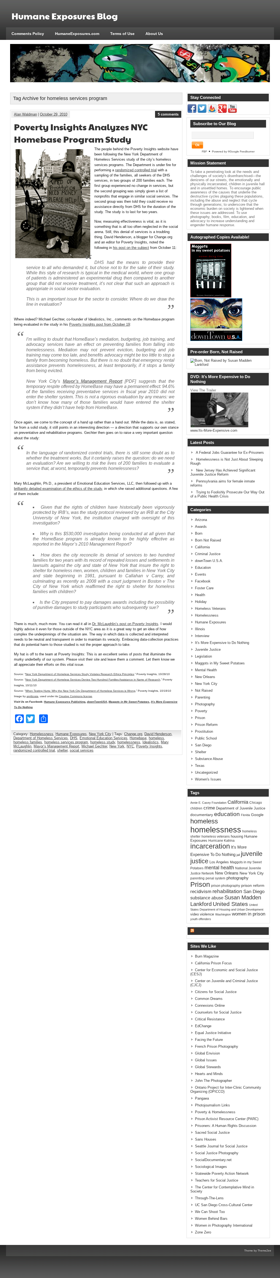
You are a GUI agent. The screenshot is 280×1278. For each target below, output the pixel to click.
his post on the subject (131, 248)
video (194, 914)
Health (200, 595)
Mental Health (206, 670)
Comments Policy (27, 33)
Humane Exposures (71, 734)
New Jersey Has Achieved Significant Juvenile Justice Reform (222, 472)
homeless (156, 738)
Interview (202, 636)
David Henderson (157, 734)
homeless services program (66, 742)
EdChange (203, 1026)
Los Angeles (219, 862)
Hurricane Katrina (221, 841)
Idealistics (150, 742)
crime (209, 808)
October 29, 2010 (53, 114)
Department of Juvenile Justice (240, 808)
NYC (130, 746)
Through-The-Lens (209, 1198)
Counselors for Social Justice (218, 1012)
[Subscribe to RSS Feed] (212, 112)
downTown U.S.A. (209, 561)
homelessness (128, 742)
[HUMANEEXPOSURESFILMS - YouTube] (232, 112)
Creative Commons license (75, 696)
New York (116, 746)
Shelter (200, 752)
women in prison (248, 914)
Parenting (202, 697)
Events (200, 574)
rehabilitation (227, 891)
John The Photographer (213, 1081)
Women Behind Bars (211, 1219)
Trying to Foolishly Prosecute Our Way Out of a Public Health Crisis (227, 494)
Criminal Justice (207, 554)
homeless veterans (216, 836)
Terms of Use (122, 33)
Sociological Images (211, 1167)
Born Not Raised (208, 540)
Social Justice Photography (216, 1153)
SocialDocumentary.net (213, 1160)
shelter (62, 750)
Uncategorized (206, 772)
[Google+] (222, 112)
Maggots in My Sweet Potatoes (220, 663)
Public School (206, 738)
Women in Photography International (223, 1225)
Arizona (201, 520)
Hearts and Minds (209, 1074)
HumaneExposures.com (77, 33)
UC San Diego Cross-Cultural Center (223, 1205)
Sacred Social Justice (212, 1132)
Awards (201, 527)
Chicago (255, 803)
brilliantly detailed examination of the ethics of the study (58, 489)
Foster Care (204, 588)
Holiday (201, 602)
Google (257, 815)
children (196, 808)
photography (237, 878)
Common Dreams (209, 999)
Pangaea (202, 1098)
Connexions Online (210, 1005)
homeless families (27, 742)
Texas (200, 766)
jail (238, 854)
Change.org (133, 734)
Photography (205, 704)
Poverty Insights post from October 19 (99, 324)
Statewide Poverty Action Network (222, 1173)
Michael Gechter (94, 746)
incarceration (210, 846)
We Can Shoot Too (210, 1212)
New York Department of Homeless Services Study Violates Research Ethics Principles (79, 674)
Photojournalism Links (212, 1105)
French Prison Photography (216, 1046)
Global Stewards (208, 1067)
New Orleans (205, 677)
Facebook (203, 581)
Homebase (138, 738)
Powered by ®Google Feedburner (233, 151)
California (202, 547)
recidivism (200, 891)
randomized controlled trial (136, 170)
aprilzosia (32, 696)
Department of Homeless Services (40, 738)
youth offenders (200, 919)
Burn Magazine (207, 956)
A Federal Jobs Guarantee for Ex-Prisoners (230, 452)
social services (82, 750)
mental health (219, 867)
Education (203, 568)
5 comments (168, 114)
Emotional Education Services (103, 738)
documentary (201, 815)
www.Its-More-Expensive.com (213, 430)
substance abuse (206, 897)
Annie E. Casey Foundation (208, 802)
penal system (215, 878)
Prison (200, 718)
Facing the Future (209, 1040)
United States (230, 904)
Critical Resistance (210, 1019)
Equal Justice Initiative (213, 1033)
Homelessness (41, 734)
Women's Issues (208, 779)
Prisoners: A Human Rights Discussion (225, 1126)
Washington (223, 914)
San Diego (203, 745)
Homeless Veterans (210, 608)
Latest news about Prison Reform (227, 931)
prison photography (225, 886)
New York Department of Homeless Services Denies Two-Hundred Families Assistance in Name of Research (92, 679)
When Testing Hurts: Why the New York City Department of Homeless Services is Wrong (80, 690)
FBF (204, 151)
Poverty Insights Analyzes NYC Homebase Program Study (81, 132)
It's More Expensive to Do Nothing (222, 643)
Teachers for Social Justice (216, 1180)
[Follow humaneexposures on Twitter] (202, 112)
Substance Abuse (209, 759)
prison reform (252, 886)
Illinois (200, 629)
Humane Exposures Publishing (64, 701)
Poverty (201, 711)
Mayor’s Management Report (92, 381)
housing (237, 836)
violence (207, 914)
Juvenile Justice (208, 649)
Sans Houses (205, 1139)
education (227, 814)
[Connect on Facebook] (192, 112)
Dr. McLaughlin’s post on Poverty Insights (125, 624)
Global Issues (206, 1060)
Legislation (203, 656)
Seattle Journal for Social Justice (221, 1146)
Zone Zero (203, 1232)
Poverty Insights (149, 746)
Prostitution (204, 731)
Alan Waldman (25, 114)
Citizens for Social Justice (216, 992)
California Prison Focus (213, 963)
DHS (73, 738)
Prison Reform (206, 725)
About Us (154, 33)
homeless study (102, 742)
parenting (197, 878)
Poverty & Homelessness (215, 1112)
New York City (100, 734)
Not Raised (203, 690)
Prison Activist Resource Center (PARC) (226, 1119)
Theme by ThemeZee (257, 1250)
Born (198, 533)
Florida (245, 815)
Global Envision (207, 1053)
